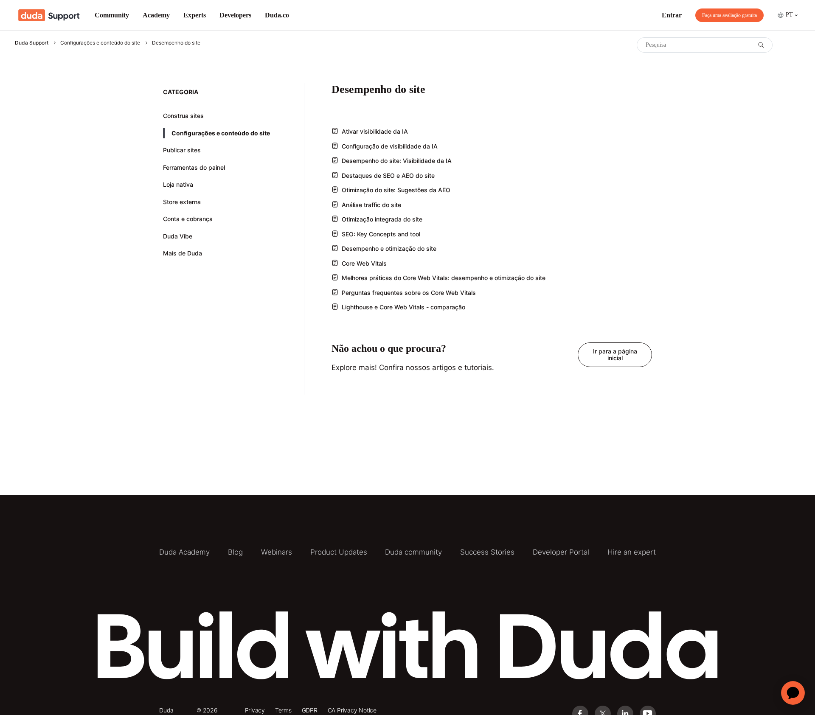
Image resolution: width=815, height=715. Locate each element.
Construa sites (183, 115)
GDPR (310, 710)
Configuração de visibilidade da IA (390, 146)
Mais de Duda (182, 253)
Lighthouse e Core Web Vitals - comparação (403, 307)
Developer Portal (561, 552)
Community (112, 15)
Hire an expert (631, 552)
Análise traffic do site (371, 204)
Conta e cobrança (188, 218)
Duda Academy (184, 552)
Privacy (255, 710)
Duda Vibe (177, 236)
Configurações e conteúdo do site (100, 42)
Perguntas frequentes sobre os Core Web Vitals (409, 292)
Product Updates (338, 552)
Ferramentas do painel (194, 167)
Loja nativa (178, 184)
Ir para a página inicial (615, 355)
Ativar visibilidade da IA (375, 131)
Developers (235, 15)
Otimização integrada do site (382, 219)
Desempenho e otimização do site (389, 248)
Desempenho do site (176, 42)
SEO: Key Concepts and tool (381, 234)
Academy (156, 15)
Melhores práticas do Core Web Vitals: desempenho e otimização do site (443, 277)
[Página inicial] (49, 15)
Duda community (413, 552)
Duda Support (31, 42)
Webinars (276, 552)
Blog (235, 552)
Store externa (182, 201)
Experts (194, 15)
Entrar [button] (672, 15)
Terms (283, 710)
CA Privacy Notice (352, 710)
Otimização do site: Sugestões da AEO (396, 189)
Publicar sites (182, 150)
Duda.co (277, 15)
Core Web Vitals (364, 263)
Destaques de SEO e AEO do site (388, 175)
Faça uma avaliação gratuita (729, 15)
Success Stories (487, 552)
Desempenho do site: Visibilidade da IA (397, 160)
